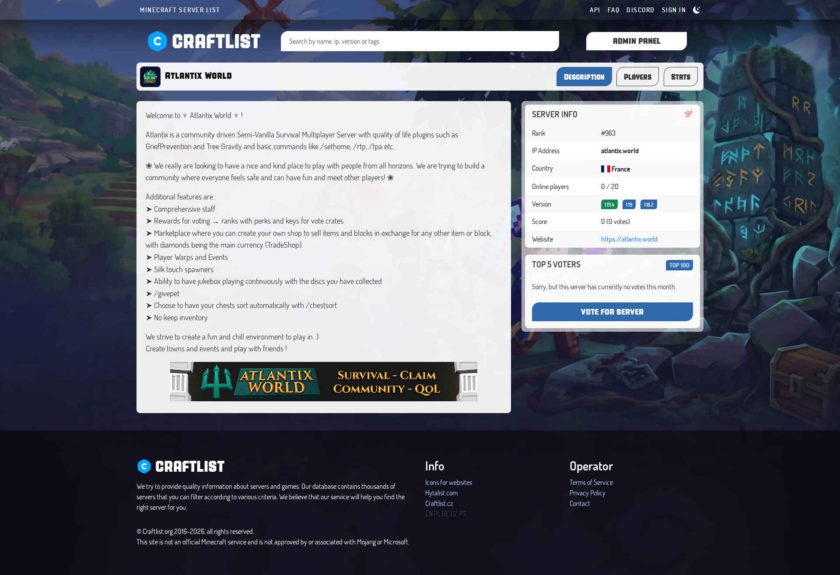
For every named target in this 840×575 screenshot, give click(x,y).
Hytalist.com (441, 492)
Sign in (674, 9)
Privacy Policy (588, 492)
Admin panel (637, 40)
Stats (680, 77)
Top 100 (679, 265)
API (595, 9)
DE (445, 513)
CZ (454, 513)
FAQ (614, 9)
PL (437, 513)
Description (584, 77)
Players (637, 77)
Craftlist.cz (439, 503)
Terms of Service (591, 482)
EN (429, 513)
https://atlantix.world (629, 238)
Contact (580, 503)
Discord (640, 9)
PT (462, 513)
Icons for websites (448, 482)
